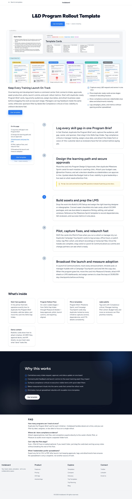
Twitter (103, 469)
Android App (39, 479)
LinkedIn (103, 472)
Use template (58, 24)
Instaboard (66, 2)
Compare (71, 472)
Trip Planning (72, 482)
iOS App (37, 476)
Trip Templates (72, 479)
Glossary (70, 476)
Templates (71, 469)
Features (37, 469)
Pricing (37, 472)
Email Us (103, 476)
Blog (69, 486)
